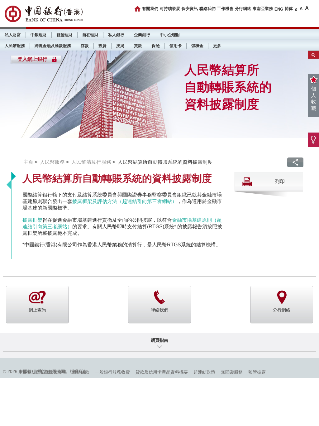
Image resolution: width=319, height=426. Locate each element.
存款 (85, 45)
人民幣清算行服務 (91, 162)
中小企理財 (170, 34)
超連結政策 (204, 372)
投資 (102, 45)
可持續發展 (170, 8)
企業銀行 (142, 34)
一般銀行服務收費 (112, 372)
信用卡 (175, 45)
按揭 (120, 45)
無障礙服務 (232, 372)
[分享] (295, 162)
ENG (278, 9)
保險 (156, 45)
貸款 (138, 45)
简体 (289, 8)
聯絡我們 (207, 8)
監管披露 (257, 372)
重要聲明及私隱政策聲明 (42, 372)
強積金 (197, 45)
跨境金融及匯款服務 (53, 45)
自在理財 (90, 34)
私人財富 (13, 34)
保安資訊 (190, 8)
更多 (217, 45)
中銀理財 (39, 34)
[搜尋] (313, 55)
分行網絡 (243, 8)
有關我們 (150, 8)
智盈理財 (64, 34)
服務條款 (80, 372)
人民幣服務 (15, 45)
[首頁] (137, 9)
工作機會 (225, 8)
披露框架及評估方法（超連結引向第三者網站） (124, 201)
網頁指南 (159, 340)
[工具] (313, 140)
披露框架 (32, 220)
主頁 (28, 162)
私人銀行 (116, 34)
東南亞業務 (263, 8)
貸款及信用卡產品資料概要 (162, 372)
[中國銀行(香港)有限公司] (44, 13)
